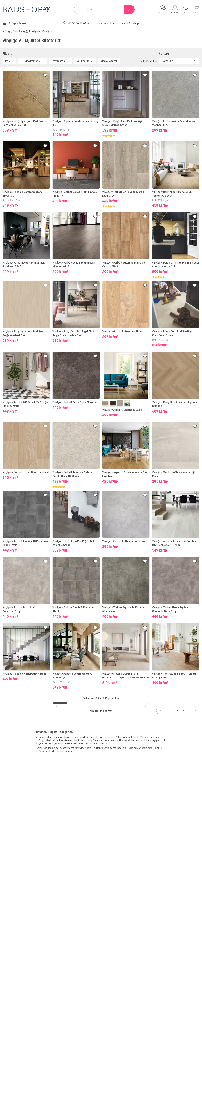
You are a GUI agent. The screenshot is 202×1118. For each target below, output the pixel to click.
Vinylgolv (47, 31)
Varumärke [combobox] (83, 61)
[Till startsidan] (26, 9)
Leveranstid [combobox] (58, 61)
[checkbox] (32, 61)
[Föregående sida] (160, 710)
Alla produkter (18, 23)
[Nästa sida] (194, 710)
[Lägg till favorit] (45, 75)
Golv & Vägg (20, 31)
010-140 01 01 (77, 23)
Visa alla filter (109, 61)
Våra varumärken (105, 23)
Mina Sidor (175, 12)
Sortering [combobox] (167, 61)
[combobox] (177, 710)
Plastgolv (34, 31)
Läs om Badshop (129, 23)
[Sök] (129, 9)
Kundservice (163, 12)
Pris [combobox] (7, 61)
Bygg (8, 31)
